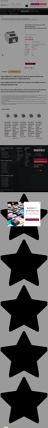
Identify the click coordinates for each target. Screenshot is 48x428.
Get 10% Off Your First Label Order (32, 219)
